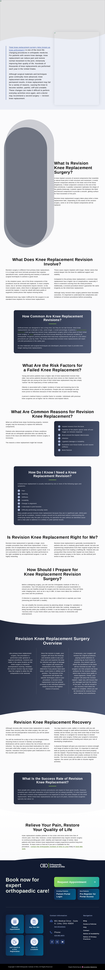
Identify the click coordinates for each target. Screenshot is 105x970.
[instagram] (57, 942)
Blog (85, 921)
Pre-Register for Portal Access (88, 894)
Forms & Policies (89, 924)
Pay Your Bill (83, 5)
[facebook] (52, 942)
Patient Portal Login (63, 894)
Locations (20, 13)
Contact (86, 930)
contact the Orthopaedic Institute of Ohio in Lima (49, 846)
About (11, 13)
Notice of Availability (91, 933)
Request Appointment (88, 13)
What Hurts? (42, 13)
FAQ (85, 927)
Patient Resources (50, 5)
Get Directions (59, 927)
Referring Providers (68, 5)
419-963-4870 (59, 935)
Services (30, 13)
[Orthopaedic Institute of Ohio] (18, 5)
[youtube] (62, 942)
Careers (95, 5)
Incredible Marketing (90, 967)
